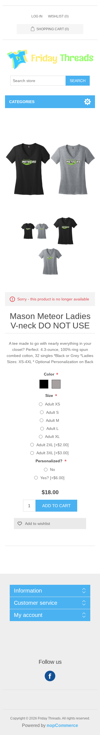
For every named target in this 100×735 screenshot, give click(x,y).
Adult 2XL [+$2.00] (52, 445)
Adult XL (52, 436)
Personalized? (50, 461)
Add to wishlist (37, 523)
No (52, 469)
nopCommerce (62, 725)
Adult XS (52, 404)
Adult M (52, 420)
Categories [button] (21, 101)
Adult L (52, 428)
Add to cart (56, 505)
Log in (36, 16)
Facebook (50, 676)
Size (49, 395)
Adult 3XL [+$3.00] (52, 453)
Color (49, 374)
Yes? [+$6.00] (52, 478)
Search (78, 80)
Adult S (52, 412)
